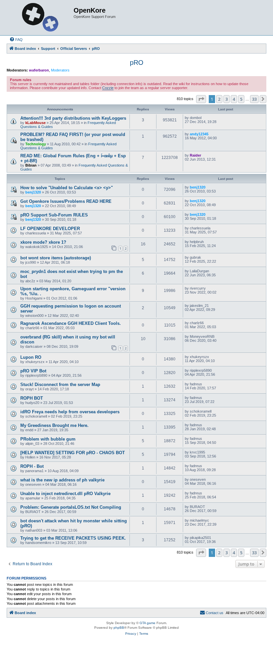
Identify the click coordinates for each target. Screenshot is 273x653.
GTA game (147, 623)
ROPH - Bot (32, 466)
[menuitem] (16, 40)
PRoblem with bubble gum (48, 439)
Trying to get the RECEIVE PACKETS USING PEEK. (73, 538)
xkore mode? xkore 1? (43, 242)
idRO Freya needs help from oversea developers (70, 411)
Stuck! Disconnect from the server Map (60, 384)
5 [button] (241, 99)
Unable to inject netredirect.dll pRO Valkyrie (65, 493)
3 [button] (226, 99)
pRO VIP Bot (33, 370)
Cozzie (108, 88)
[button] (201, 99)
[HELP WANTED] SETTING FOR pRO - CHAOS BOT (72, 452)
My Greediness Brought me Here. (54, 425)
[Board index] (41, 18)
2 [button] (219, 99)
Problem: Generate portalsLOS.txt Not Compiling (70, 507)
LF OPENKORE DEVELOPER (50, 228)
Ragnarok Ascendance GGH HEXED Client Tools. (70, 323)
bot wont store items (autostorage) (55, 257)
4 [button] (234, 99)
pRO (136, 62)
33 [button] (254, 99)
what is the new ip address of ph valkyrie (62, 479)
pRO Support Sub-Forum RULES (54, 214)
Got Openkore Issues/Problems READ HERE (66, 201)
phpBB (119, 627)
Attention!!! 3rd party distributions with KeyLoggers (73, 118)
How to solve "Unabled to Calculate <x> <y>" (66, 187)
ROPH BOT (31, 398)
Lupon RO (30, 357)
